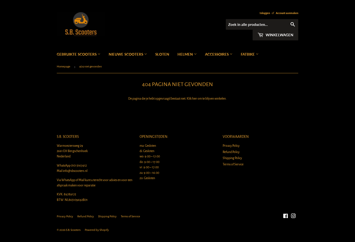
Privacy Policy (231, 145)
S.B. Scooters (73, 230)
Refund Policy (231, 152)
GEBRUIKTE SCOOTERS (77, 54)
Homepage (63, 66)
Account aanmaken (287, 13)
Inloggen (265, 13)
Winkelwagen (279, 35)
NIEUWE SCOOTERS (126, 54)
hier (194, 98)
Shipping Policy (232, 158)
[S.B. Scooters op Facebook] (285, 217)
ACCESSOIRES (217, 54)
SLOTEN (162, 54)
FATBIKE (248, 54)
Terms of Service (233, 164)
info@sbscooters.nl (75, 171)
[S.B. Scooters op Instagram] (293, 217)
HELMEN (186, 54)
